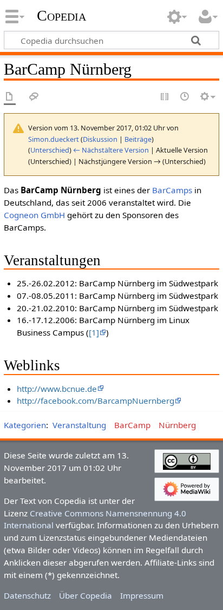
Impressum (141, 595)
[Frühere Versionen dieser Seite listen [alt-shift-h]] (185, 97)
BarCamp (132, 424)
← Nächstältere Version (111, 150)
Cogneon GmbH (34, 214)
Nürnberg (177, 424)
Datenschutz (27, 595)
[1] (94, 332)
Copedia (61, 15)
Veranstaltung (79, 424)
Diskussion (100, 139)
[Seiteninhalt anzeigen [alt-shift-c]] (10, 97)
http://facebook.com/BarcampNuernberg (95, 400)
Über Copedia (85, 595)
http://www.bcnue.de (57, 388)
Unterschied (49, 150)
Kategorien (25, 424)
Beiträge (138, 139)
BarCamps (172, 190)
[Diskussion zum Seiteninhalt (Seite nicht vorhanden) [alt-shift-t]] (34, 97)
